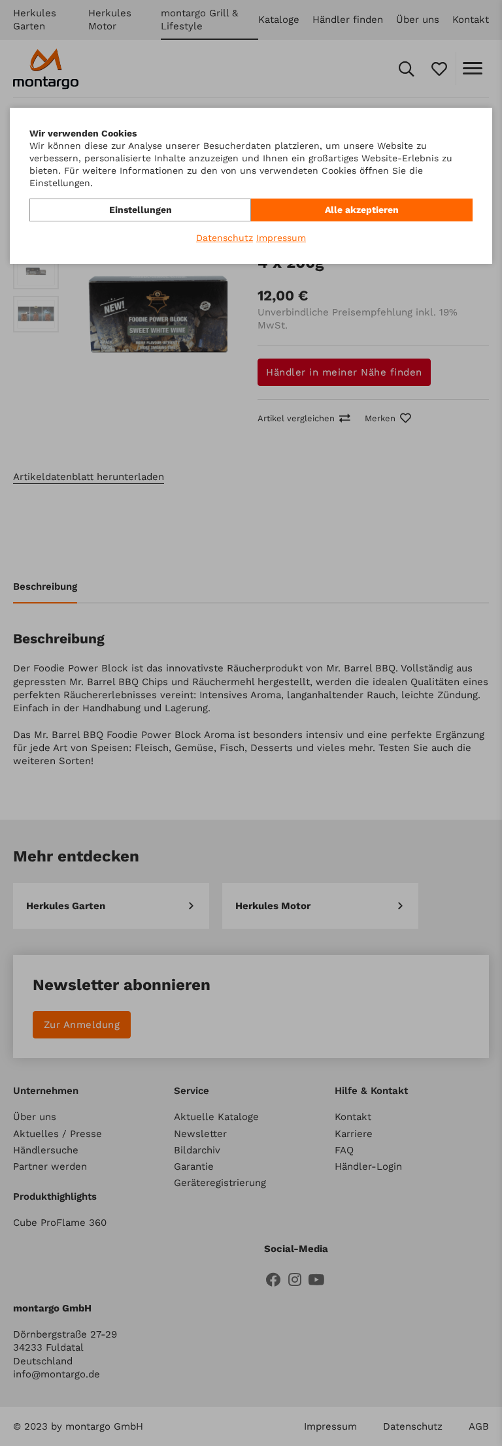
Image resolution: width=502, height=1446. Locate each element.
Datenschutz (224, 238)
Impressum (281, 238)
